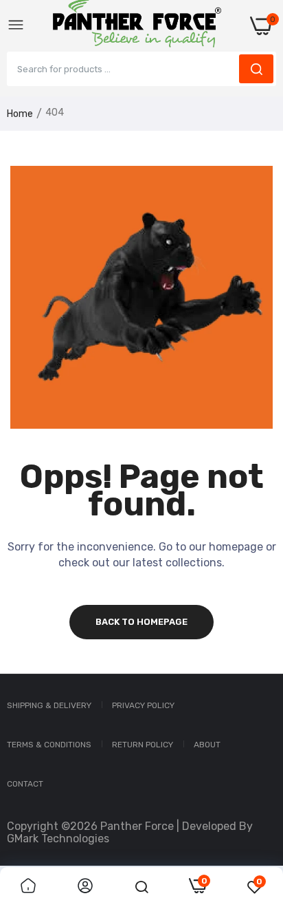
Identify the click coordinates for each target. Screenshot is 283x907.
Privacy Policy (143, 705)
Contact (25, 784)
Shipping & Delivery (49, 705)
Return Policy (142, 744)
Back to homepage (141, 622)
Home (20, 114)
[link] (28, 887)
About (207, 744)
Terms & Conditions (49, 744)
